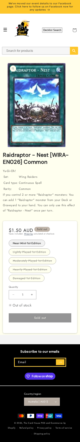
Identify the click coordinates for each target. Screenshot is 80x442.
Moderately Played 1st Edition (34, 261)
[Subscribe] (60, 362)
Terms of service (64, 427)
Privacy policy (44, 427)
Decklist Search (52, 30)
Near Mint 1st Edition (29, 244)
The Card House (32, 422)
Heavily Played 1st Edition (32, 270)
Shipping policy (42, 433)
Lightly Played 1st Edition (31, 252)
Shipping (28, 233)
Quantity (13, 287)
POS (43, 422)
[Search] (74, 51)
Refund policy (26, 427)
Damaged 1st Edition (28, 279)
